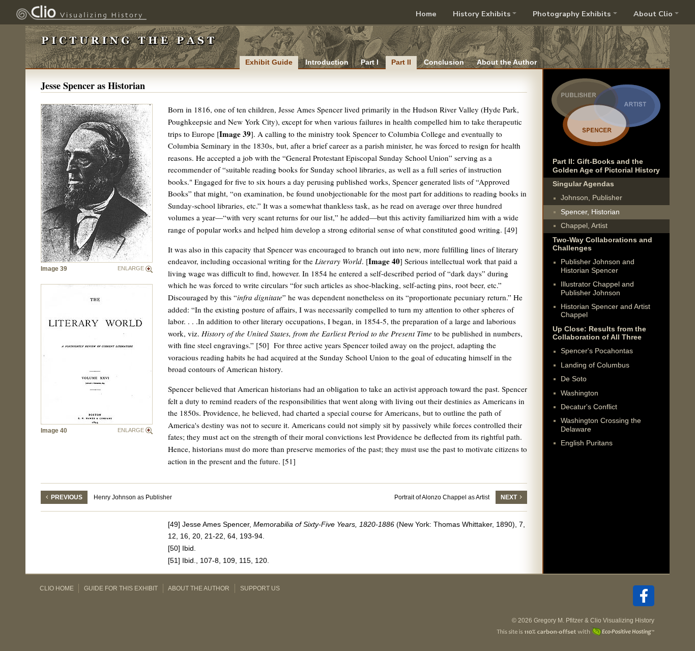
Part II (401, 62)
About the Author (507, 62)
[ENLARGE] (97, 183)
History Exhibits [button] (481, 14)
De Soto (574, 379)
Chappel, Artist (584, 226)
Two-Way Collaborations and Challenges (602, 244)
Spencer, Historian (590, 212)
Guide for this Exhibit (121, 588)
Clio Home (57, 588)
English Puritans (587, 443)
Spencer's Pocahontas (597, 351)
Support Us (260, 588)
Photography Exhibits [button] (572, 14)
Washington (579, 393)
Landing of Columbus (595, 365)
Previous (66, 497)
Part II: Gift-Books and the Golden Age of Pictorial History (606, 166)
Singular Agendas (583, 184)
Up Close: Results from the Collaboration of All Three (599, 333)
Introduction (327, 62)
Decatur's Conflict (589, 407)
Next (509, 497)
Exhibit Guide (269, 62)
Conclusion (444, 62)
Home (426, 14)
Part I (370, 62)
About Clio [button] (653, 14)
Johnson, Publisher (591, 198)
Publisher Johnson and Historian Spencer (597, 266)
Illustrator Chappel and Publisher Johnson (597, 288)
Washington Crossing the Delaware (601, 425)
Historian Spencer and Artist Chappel (605, 311)
